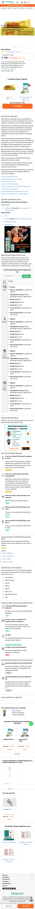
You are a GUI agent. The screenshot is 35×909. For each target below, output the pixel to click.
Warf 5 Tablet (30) (7, 553)
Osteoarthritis (9, 224)
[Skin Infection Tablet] (24, 732)
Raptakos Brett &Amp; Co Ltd (18, 63)
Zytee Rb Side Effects (9, 181)
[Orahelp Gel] (9, 802)
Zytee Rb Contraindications (10, 189)
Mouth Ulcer (8, 208)
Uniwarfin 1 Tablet (7, 562)
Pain (6, 216)
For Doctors (5, 881)
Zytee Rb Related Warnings (10, 184)
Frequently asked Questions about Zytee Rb (15, 191)
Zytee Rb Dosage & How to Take (11, 179)
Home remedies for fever (23, 219)
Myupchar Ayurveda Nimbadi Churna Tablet (25, 98)
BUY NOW (25, 906)
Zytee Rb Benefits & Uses (9, 176)
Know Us (4, 875)
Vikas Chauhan (16, 711)
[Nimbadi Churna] (9, 732)
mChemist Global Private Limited (13, 67)
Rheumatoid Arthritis (11, 222)
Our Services (6, 879)
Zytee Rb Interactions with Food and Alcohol (15, 194)
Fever (6, 219)
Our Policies (5, 877)
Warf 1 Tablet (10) (7, 556)
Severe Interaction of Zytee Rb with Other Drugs (16, 186)
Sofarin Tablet (6, 559)
